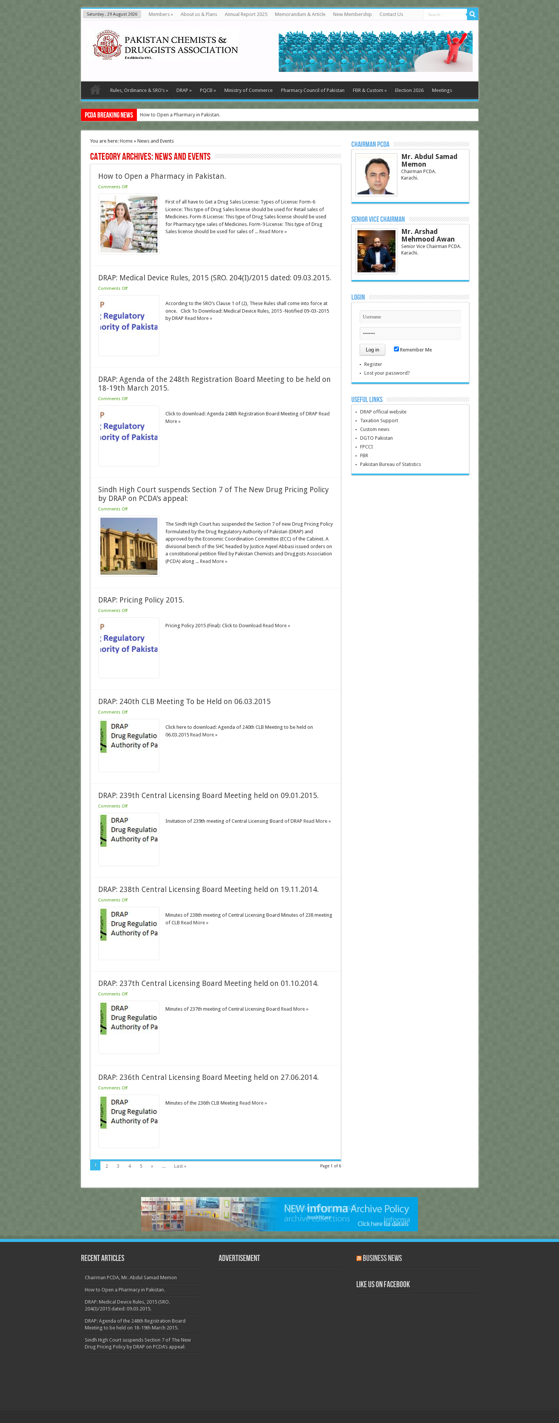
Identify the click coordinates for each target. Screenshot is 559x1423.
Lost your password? (387, 373)
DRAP (184, 90)
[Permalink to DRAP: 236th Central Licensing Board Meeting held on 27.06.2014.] (129, 1146)
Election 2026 (409, 90)
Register (373, 364)
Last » (180, 1166)
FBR (364, 455)
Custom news (374, 429)
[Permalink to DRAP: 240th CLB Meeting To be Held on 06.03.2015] (129, 770)
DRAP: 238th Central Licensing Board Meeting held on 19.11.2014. (208, 889)
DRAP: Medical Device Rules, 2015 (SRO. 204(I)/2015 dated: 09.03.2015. (214, 277)
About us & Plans (199, 14)
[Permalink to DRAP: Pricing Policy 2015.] (129, 676)
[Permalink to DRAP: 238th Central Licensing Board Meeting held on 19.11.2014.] (129, 958)
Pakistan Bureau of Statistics (390, 464)
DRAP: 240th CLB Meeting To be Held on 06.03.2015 (184, 701)
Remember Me (415, 350)
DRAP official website (383, 412)
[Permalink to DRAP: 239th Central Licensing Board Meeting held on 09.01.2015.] (129, 864)
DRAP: (146, 115)
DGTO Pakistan (376, 438)
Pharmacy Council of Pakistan (313, 90)
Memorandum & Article (300, 14)
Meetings (442, 90)
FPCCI (366, 447)
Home (126, 141)
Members (161, 14)
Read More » (273, 231)
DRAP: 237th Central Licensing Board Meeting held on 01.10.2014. (208, 983)
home (95, 91)
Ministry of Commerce (248, 90)
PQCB (208, 90)
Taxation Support (379, 420)
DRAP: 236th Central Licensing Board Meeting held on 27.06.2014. (208, 1077)
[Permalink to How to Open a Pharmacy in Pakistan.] (129, 252)
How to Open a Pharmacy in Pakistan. (162, 176)
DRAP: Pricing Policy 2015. (141, 600)
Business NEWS (382, 1258)
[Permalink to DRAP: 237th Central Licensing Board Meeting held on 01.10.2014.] (129, 1052)
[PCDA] (163, 55)
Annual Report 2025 (246, 14)
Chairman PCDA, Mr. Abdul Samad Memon (131, 1277)
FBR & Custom (370, 90)
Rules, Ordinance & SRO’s (139, 90)
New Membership (352, 14)
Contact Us (391, 14)
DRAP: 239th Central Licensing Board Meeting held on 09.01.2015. (208, 795)
